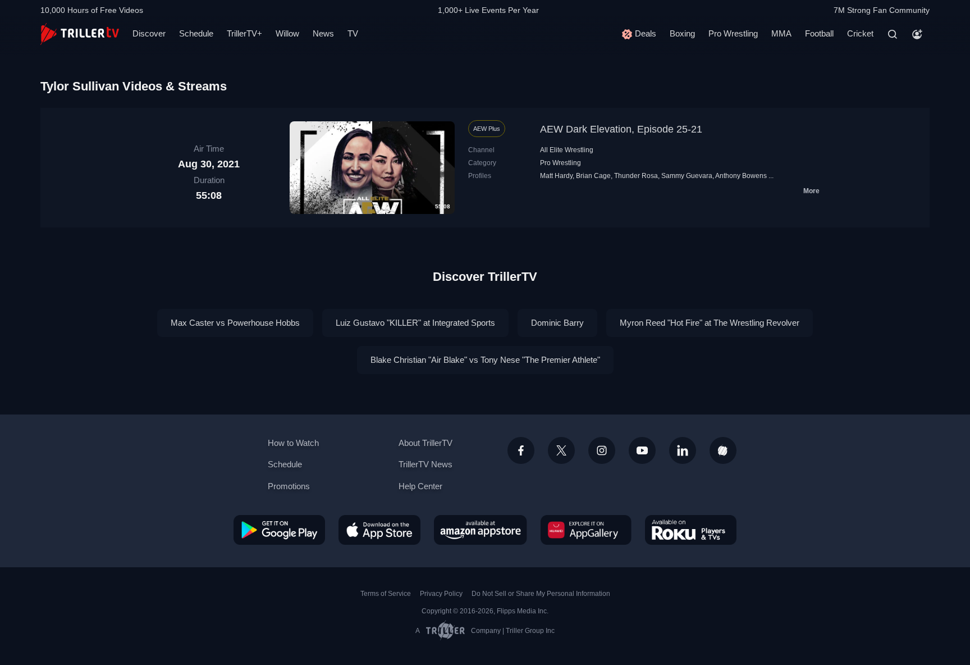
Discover (149, 33)
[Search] (892, 34)
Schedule (196, 33)
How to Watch (293, 443)
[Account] (917, 34)
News (323, 33)
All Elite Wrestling (566, 150)
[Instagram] (601, 450)
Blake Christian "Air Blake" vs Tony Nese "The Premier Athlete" (485, 360)
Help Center (420, 486)
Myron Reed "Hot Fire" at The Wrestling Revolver (709, 322)
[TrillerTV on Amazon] (480, 529)
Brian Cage (593, 176)
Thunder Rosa (636, 176)
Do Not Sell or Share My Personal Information (541, 594)
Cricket (860, 33)
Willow (287, 33)
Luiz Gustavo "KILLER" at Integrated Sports (415, 322)
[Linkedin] (682, 450)
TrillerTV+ (244, 33)
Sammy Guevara (686, 176)
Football (819, 33)
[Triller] (723, 450)
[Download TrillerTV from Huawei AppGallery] (586, 529)
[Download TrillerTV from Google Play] (279, 529)
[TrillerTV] (79, 34)
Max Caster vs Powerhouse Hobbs (235, 322)
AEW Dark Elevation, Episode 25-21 (621, 129)
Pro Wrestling (733, 33)
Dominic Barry (557, 322)
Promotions (289, 486)
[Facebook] (520, 450)
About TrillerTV (425, 443)
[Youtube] (642, 450)
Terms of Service (385, 594)
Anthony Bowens (741, 176)
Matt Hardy (556, 176)
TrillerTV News (425, 464)
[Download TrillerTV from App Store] (379, 529)
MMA (781, 33)
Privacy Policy (441, 594)
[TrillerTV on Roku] (690, 529)
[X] (561, 450)
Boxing (682, 33)
